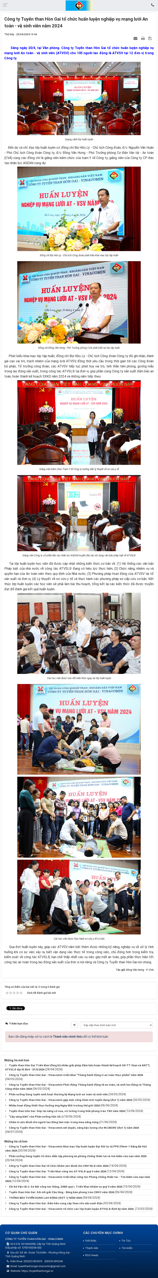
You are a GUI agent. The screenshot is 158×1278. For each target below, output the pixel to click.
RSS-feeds (91, 1255)
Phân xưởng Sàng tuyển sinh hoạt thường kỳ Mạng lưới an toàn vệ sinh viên (58, 1094)
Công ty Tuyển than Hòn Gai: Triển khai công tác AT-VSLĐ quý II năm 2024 (57, 1171)
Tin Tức (126, 1240)
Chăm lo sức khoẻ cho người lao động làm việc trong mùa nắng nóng (54, 1122)
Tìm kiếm (126, 1248)
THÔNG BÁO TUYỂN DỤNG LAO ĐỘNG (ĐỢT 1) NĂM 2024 (45, 1197)
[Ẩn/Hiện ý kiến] (74, 1025)
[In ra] (143, 38)
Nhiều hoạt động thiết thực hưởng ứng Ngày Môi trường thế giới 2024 (54, 1105)
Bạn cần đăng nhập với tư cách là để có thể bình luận (58, 1036)
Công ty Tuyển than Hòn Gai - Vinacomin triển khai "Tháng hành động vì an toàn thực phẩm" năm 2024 (76, 1075)
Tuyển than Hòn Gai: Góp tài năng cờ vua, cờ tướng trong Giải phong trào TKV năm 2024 (67, 1111)
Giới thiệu (90, 1240)
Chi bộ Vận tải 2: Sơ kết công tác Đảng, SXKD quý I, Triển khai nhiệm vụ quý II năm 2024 (65, 1186)
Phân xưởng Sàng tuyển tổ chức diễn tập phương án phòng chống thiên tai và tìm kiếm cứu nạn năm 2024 (77, 1156)
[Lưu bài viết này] (150, 38)
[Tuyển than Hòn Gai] (79, 5)
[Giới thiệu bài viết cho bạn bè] (136, 38)
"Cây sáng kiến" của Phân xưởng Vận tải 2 (36, 1116)
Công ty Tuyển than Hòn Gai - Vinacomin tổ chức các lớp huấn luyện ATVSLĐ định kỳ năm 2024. (71, 1208)
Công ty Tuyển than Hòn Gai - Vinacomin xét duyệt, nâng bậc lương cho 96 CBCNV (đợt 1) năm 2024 (74, 1127)
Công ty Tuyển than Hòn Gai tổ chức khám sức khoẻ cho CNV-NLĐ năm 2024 (58, 1165)
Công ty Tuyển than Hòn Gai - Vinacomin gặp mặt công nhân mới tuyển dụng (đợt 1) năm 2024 (70, 1099)
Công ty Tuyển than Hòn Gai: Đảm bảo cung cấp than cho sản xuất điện (56, 1203)
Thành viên (91, 1248)
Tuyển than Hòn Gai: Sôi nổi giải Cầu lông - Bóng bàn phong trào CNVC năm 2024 (61, 1192)
